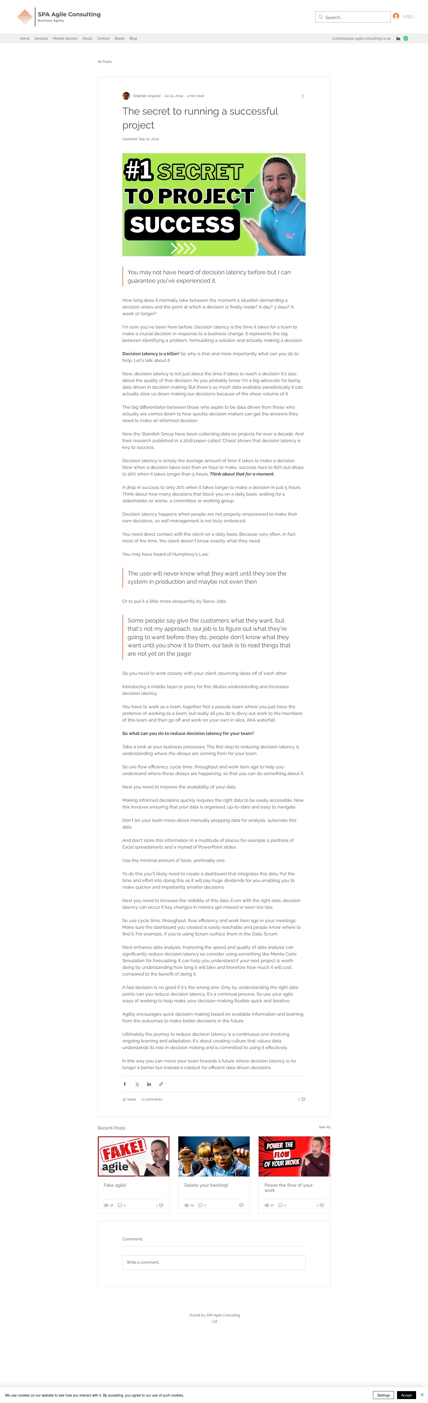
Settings (383, 1395)
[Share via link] (161, 1084)
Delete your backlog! (206, 1185)
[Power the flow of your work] (294, 1156)
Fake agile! (115, 1185)
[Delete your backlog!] (214, 1156)
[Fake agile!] (133, 1156)
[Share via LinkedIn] (149, 1084)
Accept (406, 1395)
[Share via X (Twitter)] (136, 1084)
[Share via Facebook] (124, 1084)
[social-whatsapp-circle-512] (405, 38)
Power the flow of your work (289, 1187)
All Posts (105, 62)
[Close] (422, 1395)
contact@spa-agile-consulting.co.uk (361, 38)
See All (324, 1127)
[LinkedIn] (398, 38)
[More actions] (303, 96)
